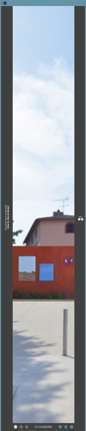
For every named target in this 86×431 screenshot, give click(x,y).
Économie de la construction (6, 217)
